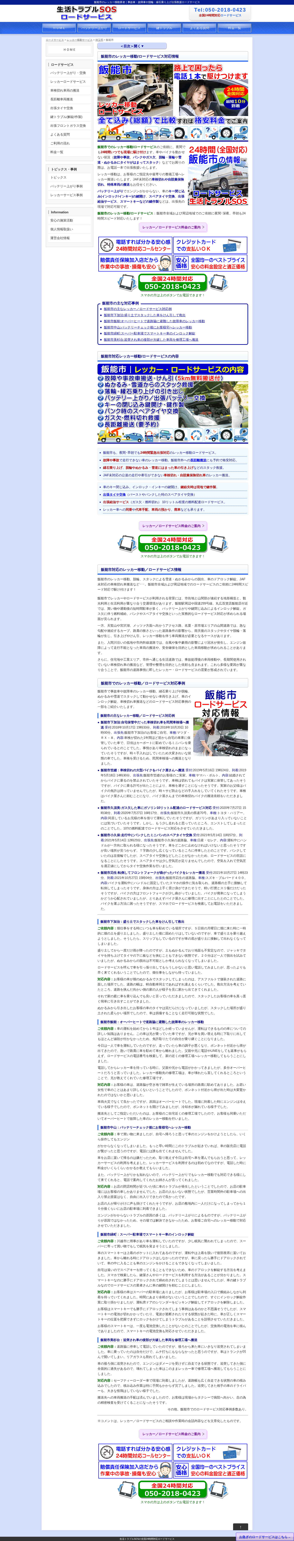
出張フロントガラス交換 (68, 125)
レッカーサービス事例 (66, 195)
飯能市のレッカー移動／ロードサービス (133, 57)
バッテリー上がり (94, 28)
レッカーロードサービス (68, 81)
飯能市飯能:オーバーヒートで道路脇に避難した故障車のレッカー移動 (154, 321)
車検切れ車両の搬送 (64, 90)
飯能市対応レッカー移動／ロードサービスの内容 (139, 64)
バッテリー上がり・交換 (68, 73)
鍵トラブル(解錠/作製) (66, 117)
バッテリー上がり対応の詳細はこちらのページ (138, 87)
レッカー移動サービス (80, 39)
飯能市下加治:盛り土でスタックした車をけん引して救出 (145, 315)
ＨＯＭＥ (59, 28)
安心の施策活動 (61, 220)
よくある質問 (199, 28)
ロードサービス (129, 28)
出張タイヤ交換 (114, 494)
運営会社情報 (60, 238)
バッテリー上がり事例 (66, 186)
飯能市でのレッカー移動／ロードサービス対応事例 (143, 78)
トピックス (58, 177)
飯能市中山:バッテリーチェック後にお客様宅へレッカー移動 (148, 327)
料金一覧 (234, 28)
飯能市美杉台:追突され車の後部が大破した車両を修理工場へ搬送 (151, 339)
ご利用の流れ (60, 143)
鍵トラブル (164, 28)
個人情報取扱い (61, 229)
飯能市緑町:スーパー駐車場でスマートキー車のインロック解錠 (149, 333)
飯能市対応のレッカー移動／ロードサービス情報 (139, 72)
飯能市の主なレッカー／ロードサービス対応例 (138, 309)
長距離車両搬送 (61, 99)
